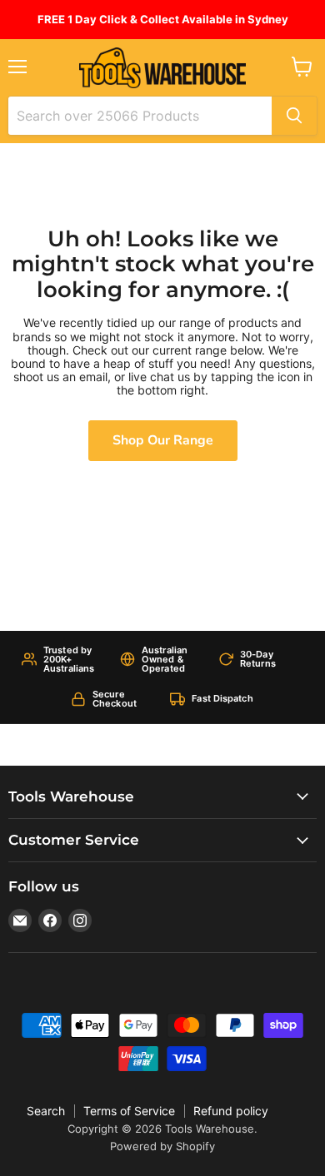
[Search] (294, 116)
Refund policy (230, 1111)
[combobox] (140, 116)
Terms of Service (129, 1111)
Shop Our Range (162, 440)
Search (46, 1111)
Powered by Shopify (162, 1146)
